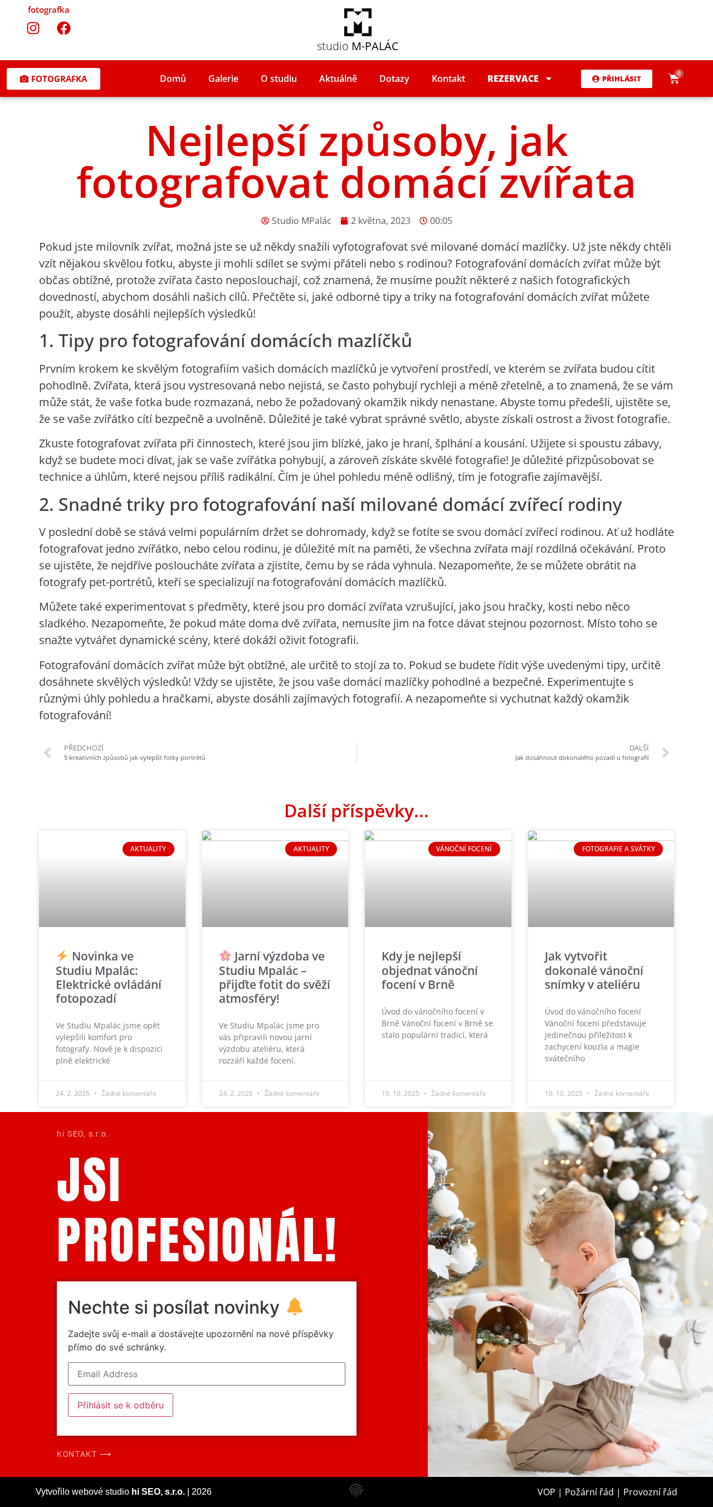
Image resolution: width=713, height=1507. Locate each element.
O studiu (279, 78)
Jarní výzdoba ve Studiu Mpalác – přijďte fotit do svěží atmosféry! (274, 977)
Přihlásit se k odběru (120, 1405)
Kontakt (448, 78)
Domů (173, 78)
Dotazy (394, 78)
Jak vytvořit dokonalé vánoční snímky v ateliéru (594, 970)
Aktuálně (338, 78)
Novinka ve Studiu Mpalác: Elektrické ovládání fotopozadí (109, 977)
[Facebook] (64, 28)
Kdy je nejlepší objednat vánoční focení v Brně (430, 970)
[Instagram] (33, 28)
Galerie (223, 78)
